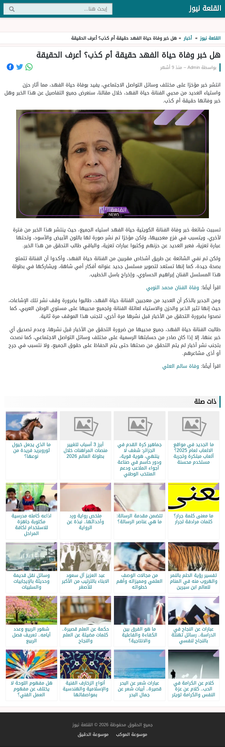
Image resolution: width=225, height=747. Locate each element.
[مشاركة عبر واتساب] (29, 66)
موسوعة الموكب (131, 734)
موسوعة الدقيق (93, 734)
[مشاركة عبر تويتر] (19, 66)
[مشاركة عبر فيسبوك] (10, 66)
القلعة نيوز (205, 8)
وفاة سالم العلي (180, 366)
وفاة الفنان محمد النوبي (171, 287)
